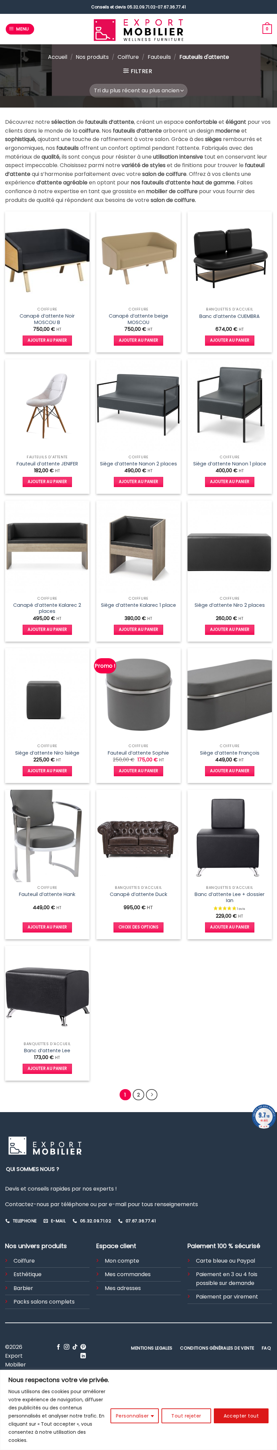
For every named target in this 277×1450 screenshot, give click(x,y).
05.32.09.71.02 (141, 7)
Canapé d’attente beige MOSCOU (138, 319)
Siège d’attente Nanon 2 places (138, 464)
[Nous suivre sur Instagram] (66, 1347)
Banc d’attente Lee (47, 1051)
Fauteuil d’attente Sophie (138, 753)
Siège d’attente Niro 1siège (47, 753)
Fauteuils (159, 57)
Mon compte (122, 1261)
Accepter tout (241, 1415)
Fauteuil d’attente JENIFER (47, 464)
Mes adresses (123, 1288)
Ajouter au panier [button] (47, 340)
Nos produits (92, 57)
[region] (138, 1410)
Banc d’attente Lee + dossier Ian (230, 897)
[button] (20, 29)
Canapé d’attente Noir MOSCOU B (47, 319)
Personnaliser (132, 1415)
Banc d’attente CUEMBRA (229, 316)
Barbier (23, 1288)
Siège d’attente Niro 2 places (230, 605)
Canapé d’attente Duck (138, 894)
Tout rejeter (186, 1415)
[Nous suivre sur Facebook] (58, 1347)
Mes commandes (128, 1274)
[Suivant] (151, 1095)
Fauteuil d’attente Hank (47, 894)
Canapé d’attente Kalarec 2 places (47, 608)
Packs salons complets (44, 1302)
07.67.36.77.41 (172, 7)
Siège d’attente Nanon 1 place (229, 464)
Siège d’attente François (229, 753)
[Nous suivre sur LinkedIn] (83, 1356)
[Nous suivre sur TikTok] (74, 1347)
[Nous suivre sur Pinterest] (83, 1347)
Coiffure (128, 57)
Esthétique (28, 1274)
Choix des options (138, 927)
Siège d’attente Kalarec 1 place (138, 605)
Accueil (57, 57)
